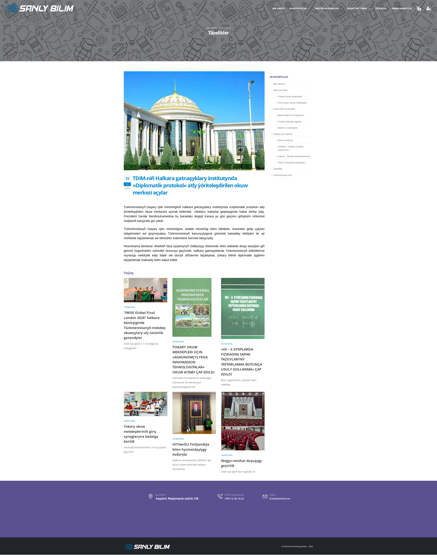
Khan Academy (285, 140)
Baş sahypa (278, 8)
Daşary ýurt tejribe (357, 8)
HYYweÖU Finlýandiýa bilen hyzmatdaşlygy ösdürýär (190, 449)
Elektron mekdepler (288, 127)
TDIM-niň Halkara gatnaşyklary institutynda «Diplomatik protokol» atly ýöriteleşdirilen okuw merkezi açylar (190, 185)
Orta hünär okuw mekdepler (292, 102)
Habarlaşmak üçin (401, 8)
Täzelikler (380, 8)
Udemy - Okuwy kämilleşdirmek (294, 156)
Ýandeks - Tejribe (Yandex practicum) (291, 148)
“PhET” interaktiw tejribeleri (291, 162)
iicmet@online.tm (279, 498)
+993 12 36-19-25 (234, 498)
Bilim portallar (299, 8)
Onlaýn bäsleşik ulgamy (290, 121)
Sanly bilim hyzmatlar (327, 8)
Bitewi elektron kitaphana (291, 115)
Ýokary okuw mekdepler (290, 96)
